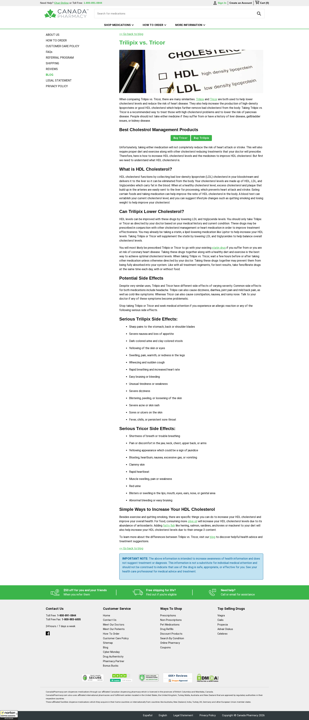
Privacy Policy (208, 715)
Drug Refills (166, 629)
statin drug (219, 247)
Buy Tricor (180, 138)
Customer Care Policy (116, 638)
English (163, 715)
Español (147, 715)
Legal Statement (183, 715)
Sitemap (108, 642)
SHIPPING (52, 63)
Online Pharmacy (170, 642)
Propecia (222, 624)
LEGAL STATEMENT (59, 80)
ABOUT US (52, 34)
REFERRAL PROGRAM (60, 57)
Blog (105, 647)
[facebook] (47, 633)
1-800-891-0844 (66, 615)
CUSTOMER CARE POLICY (62, 46)
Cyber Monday (111, 652)
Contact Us (109, 620)
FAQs (49, 52)
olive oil (192, 521)
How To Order (111, 633)
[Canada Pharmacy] (66, 13)
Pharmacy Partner (113, 661)
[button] (9, 715)
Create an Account (240, 2)
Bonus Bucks (110, 665)
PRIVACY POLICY (57, 86)
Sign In (222, 2)
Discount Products (171, 633)
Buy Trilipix (201, 138)
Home (106, 615)
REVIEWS (52, 69)
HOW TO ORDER (56, 40)
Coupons (165, 647)
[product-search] (259, 13)
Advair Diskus (225, 629)
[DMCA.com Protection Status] (207, 677)
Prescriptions (168, 615)
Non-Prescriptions (171, 620)
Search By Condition (172, 638)
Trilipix (200, 99)
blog (212, 537)
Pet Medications (170, 624)
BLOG (49, 74)
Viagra (221, 615)
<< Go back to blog (131, 34)
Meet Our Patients (114, 629)
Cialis (220, 620)
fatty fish (169, 525)
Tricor (213, 99)
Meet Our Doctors (113, 624)
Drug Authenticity (113, 656)
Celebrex (222, 633)
